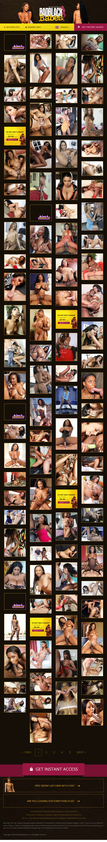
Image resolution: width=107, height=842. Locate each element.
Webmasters (66, 815)
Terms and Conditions (35, 815)
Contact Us (76, 815)
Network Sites (13, 27)
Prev (27, 752)
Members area (34, 27)
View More (73, 811)
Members (40, 811)
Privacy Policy (80, 818)
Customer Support (52, 815)
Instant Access (62, 811)
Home (32, 811)
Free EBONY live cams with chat (55, 785)
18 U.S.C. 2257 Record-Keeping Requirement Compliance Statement (48, 818)
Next (80, 752)
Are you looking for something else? (50, 801)
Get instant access (92, 27)
